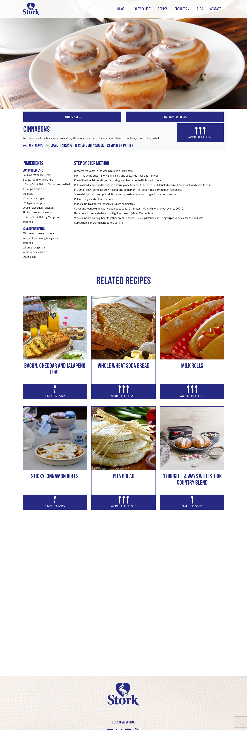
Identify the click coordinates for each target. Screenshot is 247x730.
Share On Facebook (91, 145)
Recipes (162, 9)
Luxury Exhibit (141, 9)
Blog (200, 9)
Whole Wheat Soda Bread (123, 365)
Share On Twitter (121, 145)
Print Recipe (35, 145)
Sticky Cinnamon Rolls (54, 476)
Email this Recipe (61, 145)
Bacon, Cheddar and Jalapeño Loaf (54, 368)
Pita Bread (123, 476)
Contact (215, 9)
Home (120, 9)
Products (181, 9)
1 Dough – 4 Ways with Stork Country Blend (192, 479)
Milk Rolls (192, 365)
